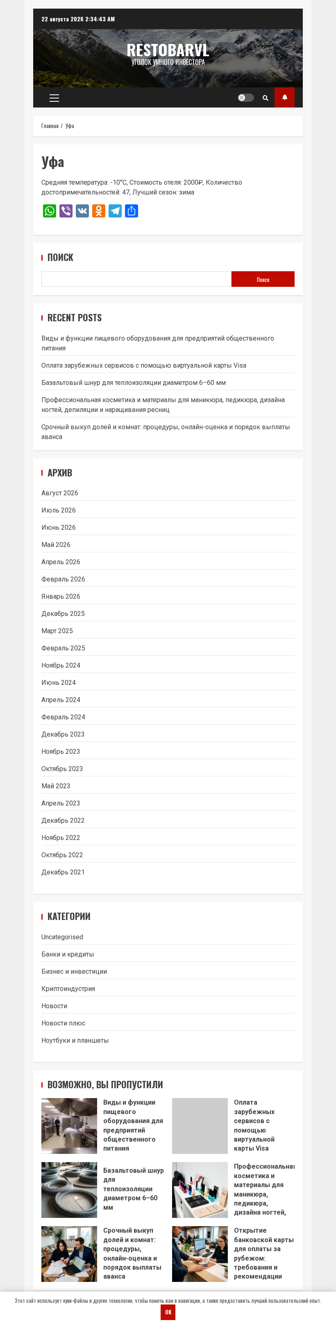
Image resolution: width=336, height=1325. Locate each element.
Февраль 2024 (63, 717)
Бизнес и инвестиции (74, 971)
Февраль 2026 (63, 579)
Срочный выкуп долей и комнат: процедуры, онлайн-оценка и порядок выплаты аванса (69, 1254)
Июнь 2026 (58, 527)
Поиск (60, 257)
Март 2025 (57, 631)
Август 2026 (59, 493)
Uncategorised (62, 937)
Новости (54, 1006)
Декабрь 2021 (63, 872)
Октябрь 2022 (62, 855)
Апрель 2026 (60, 562)
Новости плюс (63, 1023)
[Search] (265, 97)
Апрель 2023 (60, 803)
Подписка (285, 97)
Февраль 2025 (63, 648)
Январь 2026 (60, 596)
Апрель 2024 (60, 700)
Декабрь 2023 (63, 734)
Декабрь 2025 (63, 614)
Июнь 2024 (58, 683)
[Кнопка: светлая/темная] (246, 98)
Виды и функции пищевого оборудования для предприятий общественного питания (69, 1126)
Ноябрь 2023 (60, 751)
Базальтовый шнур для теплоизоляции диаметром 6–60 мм (133, 383)
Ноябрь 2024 (60, 665)
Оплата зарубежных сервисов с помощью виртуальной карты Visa (143, 365)
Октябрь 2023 (62, 769)
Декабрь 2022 (63, 820)
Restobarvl (168, 49)
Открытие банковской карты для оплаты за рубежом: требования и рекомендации (200, 1254)
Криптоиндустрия (68, 989)
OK (168, 1312)
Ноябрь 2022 (60, 838)
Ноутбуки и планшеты (75, 1040)
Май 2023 (55, 786)
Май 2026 (55, 545)
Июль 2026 (58, 510)
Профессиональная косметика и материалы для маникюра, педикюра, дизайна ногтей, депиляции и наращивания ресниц (200, 1190)
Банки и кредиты (67, 954)
